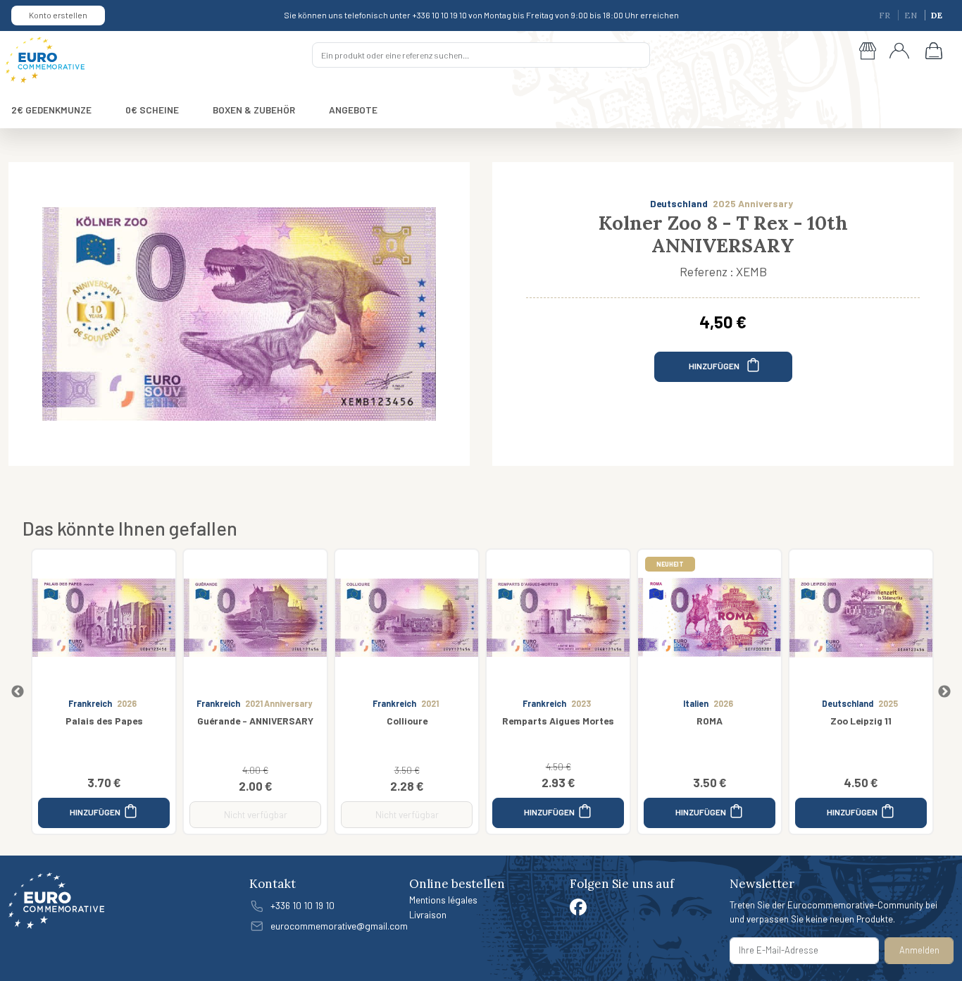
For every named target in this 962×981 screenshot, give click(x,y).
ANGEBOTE (353, 110)
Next (944, 692)
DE (936, 15)
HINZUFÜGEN (715, 366)
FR (885, 15)
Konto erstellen (58, 15)
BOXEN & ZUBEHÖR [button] (254, 110)
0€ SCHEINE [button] (152, 110)
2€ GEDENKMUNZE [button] (51, 110)
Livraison (427, 914)
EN (911, 15)
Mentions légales (443, 900)
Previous (18, 692)
